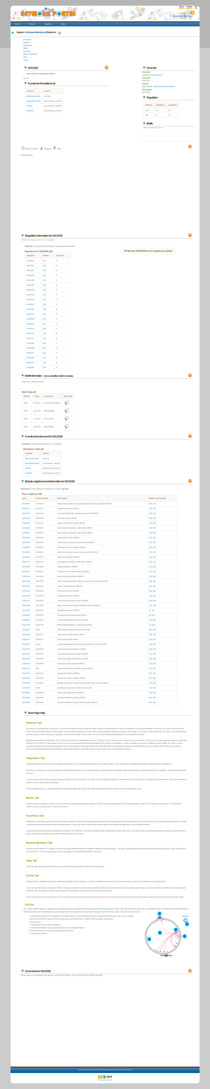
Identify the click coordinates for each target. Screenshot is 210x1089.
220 (154, 543)
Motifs (25, 48)
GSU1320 (30, 275)
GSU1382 (30, 280)
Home (17, 24)
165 (150, 683)
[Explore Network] (59, 32)
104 (150, 562)
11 (157, 115)
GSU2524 (30, 363)
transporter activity (34, 101)
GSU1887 (30, 343)
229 (154, 601)
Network (26, 42)
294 (154, 528)
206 (154, 523)
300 (154, 669)
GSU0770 (30, 334)
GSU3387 (30, 304)
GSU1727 (30, 338)
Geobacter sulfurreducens (35, 32)
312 (154, 557)
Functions (27, 51)
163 (150, 630)
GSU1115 (30, 271)
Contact (189, 7)
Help (63, 24)
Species (48, 24)
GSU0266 (30, 266)
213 (150, 567)
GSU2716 (30, 295)
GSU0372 (30, 329)
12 (157, 110)
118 (146, 110)
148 (154, 654)
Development (119, 1070)
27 (150, 610)
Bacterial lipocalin (33, 96)
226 (146, 115)
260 (154, 581)
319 (154, 518)
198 (150, 509)
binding (29, 106)
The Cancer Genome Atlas (130, 909)
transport (30, 111)
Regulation (27, 45)
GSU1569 (30, 290)
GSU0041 (30, 261)
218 (150, 635)
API (196, 7)
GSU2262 (30, 358)
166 (154, 596)
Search (32, 24)
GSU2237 (30, 353)
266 (154, 504)
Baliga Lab (84, 1070)
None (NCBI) (147, 87)
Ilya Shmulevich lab (105, 909)
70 (150, 625)
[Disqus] (107, 1018)
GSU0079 (30, 314)
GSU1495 (30, 285)
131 (150, 552)
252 (154, 547)
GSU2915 (30, 300)
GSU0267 (30, 324)
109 (150, 513)
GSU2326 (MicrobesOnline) (164, 87)
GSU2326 (27, 40)
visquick (61, 909)
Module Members (30, 54)
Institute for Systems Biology (101, 1070)
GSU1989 (30, 348)
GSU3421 (30, 309)
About (181, 7)
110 (150, 586)
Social (25, 60)
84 (150, 615)
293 (154, 693)
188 (154, 591)
